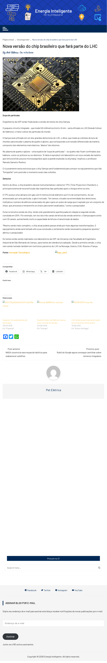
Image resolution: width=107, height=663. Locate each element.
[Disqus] (53, 443)
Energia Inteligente (53, 10)
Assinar (10, 636)
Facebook (31, 590)
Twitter (47, 590)
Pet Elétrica (12, 52)
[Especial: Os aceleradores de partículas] (18, 310)
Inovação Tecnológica (19, 252)
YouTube (78, 590)
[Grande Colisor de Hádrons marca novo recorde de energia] (53, 310)
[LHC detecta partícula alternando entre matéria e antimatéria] (87, 310)
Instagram (62, 590)
